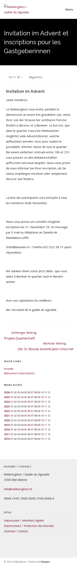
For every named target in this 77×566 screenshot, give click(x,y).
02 (15, 397)
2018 (6, 429)
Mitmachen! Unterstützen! (19, 373)
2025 (6, 397)
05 (25, 397)
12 (49, 406)
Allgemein (35, 77)
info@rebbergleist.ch (18, 489)
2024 (6, 401)
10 (42, 397)
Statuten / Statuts (16, 531)
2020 (6, 420)
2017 (6, 434)
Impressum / (24, 520)
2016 (6, 439)
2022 (6, 411)
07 (32, 392)
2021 (6, 415)
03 (18, 420)
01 (12, 401)
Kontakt (8, 368)
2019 (6, 425)
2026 (6, 392)
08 (35, 392)
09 (39, 401)
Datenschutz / (29, 526)
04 (22, 392)
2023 (6, 406)
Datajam (45, 561)
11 (45, 397)
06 (28, 397)
